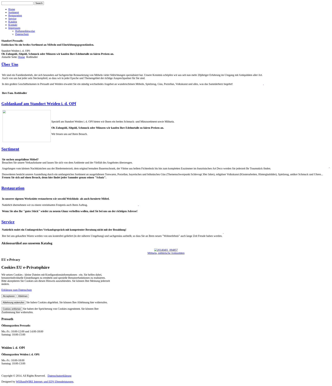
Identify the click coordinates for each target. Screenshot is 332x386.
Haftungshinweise (25, 31)
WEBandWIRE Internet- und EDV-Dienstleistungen (44, 381)
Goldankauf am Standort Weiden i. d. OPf (38, 103)
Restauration (15, 15)
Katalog (12, 21)
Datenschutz (22, 34)
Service (12, 18)
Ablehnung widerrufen (13, 302)
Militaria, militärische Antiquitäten (166, 253)
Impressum (14, 27)
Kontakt (12, 24)
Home (11, 9)
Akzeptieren (9, 296)
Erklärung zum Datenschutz (16, 289)
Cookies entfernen (12, 309)
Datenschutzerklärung (59, 375)
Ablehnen (22, 296)
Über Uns (9, 64)
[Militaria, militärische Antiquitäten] (166, 249)
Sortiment (13, 12)
